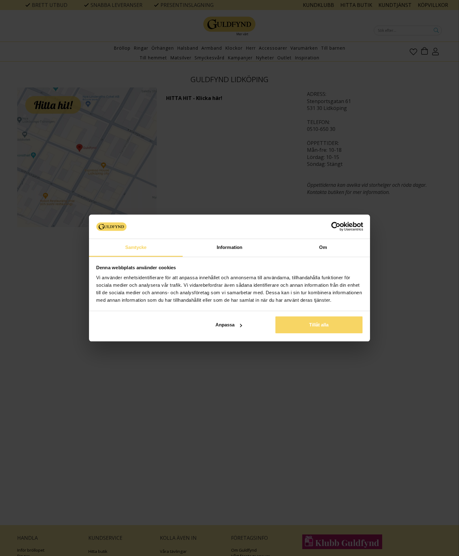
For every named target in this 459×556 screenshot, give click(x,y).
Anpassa (224, 324)
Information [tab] (229, 247)
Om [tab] (323, 247)
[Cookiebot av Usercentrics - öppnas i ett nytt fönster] (335, 226)
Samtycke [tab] (136, 247)
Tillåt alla (318, 324)
